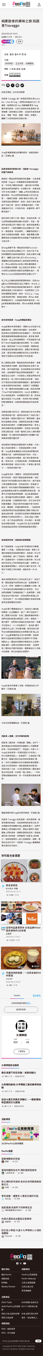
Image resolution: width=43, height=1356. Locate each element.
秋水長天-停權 (12, 889)
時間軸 (4, 1282)
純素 (23, 69)
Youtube (24, 1263)
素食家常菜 (12, 885)
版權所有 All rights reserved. (15, 75)
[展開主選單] (3, 4)
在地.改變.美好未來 (30, 1313)
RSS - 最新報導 (8, 1328)
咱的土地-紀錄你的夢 (10, 1313)
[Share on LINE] (17, 85)
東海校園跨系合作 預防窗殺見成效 (19, 1170)
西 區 (24, 54)
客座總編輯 (26, 1290)
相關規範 (5, 1278)
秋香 (7, 1187)
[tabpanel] (21, 1003)
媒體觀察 (29, 64)
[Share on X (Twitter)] (12, 85)
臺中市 (18, 54)
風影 (7, 1161)
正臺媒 (8, 934)
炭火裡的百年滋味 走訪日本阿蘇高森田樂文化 (21, 1183)
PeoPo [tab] (17, 995)
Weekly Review (8, 1286)
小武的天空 (9, 1173)
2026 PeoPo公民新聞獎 (10, 1308)
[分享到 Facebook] (8, 85)
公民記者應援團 (28, 1282)
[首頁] (21, 4)
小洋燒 (12, 69)
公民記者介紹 (27, 1286)
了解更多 (21, 1051)
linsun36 (8, 1236)
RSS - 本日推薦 (8, 1332)
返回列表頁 (21, 1009)
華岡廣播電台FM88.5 (13, 1210)
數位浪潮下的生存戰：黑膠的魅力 (18, 1072)
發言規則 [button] (37, 995)
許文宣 (8, 1199)
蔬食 (18, 69)
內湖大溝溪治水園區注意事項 (16, 1218)
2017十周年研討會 (30, 1306)
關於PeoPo (6, 1274)
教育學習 (9, 64)
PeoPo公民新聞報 (29, 1274)
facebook (17, 1263)
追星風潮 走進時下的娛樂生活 (16, 1207)
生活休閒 (19, 64)
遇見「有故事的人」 (30, 1317)
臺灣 (12, 54)
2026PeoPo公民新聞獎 (12, 1143)
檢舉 (19, 42)
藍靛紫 (8, 1222)
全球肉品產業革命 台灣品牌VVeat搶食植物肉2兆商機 (23, 929)
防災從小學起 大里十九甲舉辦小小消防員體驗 (21, 1231)
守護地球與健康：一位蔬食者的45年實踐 (23, 974)
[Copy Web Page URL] (22, 85)
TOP (38, 1341)
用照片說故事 (7, 1317)
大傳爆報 (21, 1035)
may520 (9, 979)
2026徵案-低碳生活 (30, 1302)
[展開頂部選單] (39, 4)
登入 (29, 1003)
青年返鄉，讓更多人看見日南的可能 (19, 1195)
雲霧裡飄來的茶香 (10, 1158)
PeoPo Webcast (29, 1278)
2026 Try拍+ (6, 1302)
